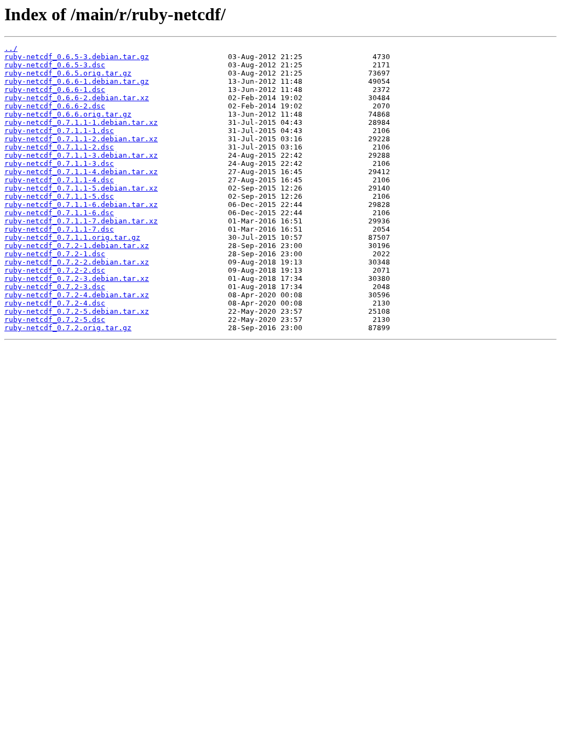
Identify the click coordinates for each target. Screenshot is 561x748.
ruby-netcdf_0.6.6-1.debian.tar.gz (76, 81)
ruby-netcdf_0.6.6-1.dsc (54, 89)
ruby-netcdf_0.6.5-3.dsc (54, 65)
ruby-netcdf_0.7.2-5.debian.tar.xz (76, 311)
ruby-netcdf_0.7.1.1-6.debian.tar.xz (81, 204)
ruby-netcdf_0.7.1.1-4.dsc (59, 180)
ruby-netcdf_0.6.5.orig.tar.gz (67, 73)
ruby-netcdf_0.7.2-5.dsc (54, 319)
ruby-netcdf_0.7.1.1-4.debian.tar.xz (81, 172)
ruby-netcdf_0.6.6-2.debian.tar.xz (76, 98)
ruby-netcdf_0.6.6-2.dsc (54, 106)
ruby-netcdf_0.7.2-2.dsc (54, 270)
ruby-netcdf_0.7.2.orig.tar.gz (67, 328)
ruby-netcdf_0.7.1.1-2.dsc (59, 147)
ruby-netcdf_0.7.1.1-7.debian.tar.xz (81, 221)
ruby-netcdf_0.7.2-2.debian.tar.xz (76, 262)
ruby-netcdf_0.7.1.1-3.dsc (59, 163)
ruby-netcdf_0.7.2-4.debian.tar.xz (76, 295)
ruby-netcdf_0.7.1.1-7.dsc (59, 229)
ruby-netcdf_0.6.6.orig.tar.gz (67, 114)
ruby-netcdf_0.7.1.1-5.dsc (59, 196)
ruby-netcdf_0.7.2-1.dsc (54, 254)
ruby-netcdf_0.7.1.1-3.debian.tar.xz (81, 155)
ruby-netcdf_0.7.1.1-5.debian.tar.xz (81, 188)
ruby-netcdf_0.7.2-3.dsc (54, 287)
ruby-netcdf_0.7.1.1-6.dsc (59, 213)
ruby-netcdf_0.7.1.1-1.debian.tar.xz (81, 122)
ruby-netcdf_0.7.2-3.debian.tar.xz (76, 278)
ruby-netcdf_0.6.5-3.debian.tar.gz (76, 57)
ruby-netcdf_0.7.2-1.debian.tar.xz (76, 245)
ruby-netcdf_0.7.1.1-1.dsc (59, 130)
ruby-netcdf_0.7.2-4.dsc (54, 303)
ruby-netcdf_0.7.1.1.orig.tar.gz (72, 237)
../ (11, 48)
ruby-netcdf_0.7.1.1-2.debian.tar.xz (81, 139)
